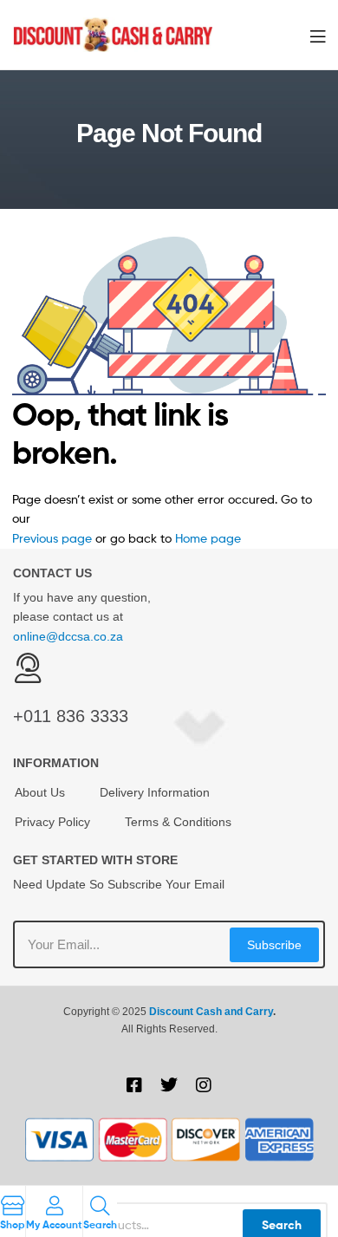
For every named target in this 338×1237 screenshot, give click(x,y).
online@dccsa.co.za (68, 636)
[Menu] (317, 35)
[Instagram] (203, 1085)
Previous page (52, 538)
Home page (208, 538)
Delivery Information (155, 792)
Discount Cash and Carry (211, 1012)
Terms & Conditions (178, 822)
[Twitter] (169, 1085)
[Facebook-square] (134, 1085)
